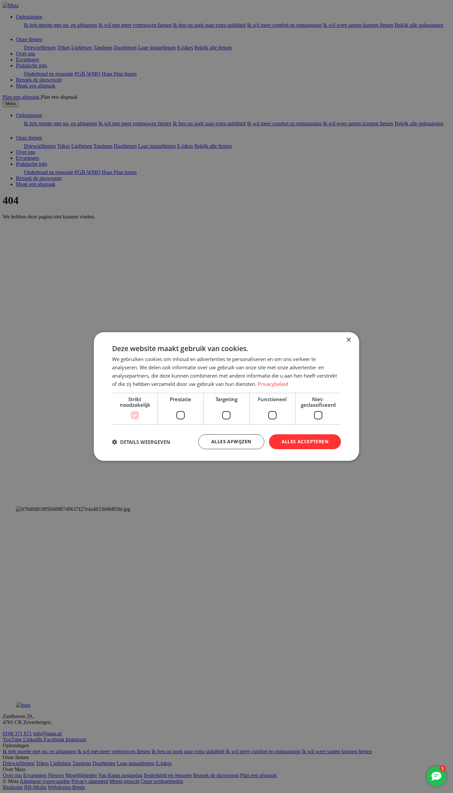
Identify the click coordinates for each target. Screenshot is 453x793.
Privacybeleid (273, 384)
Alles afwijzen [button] (231, 441)
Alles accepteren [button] (305, 441)
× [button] (348, 339)
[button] (141, 442)
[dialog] (226, 396)
